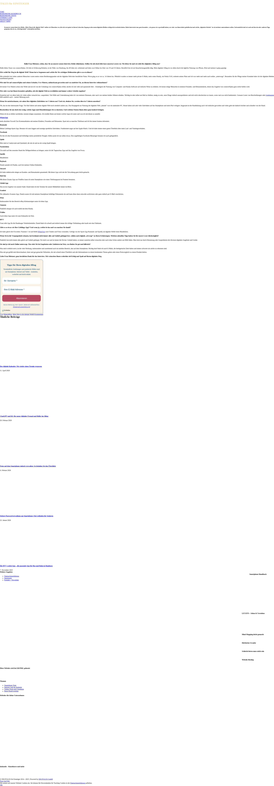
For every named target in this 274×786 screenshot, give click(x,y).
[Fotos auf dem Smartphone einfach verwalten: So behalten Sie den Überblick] (27, 462)
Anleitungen (270, 95)
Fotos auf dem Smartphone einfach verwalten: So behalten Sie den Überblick (28, 466)
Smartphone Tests (10, 685)
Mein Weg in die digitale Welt (23, 314)
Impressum (8, 578)
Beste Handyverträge (11, 691)
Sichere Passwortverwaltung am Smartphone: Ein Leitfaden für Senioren (26, 516)
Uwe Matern (4, 314)
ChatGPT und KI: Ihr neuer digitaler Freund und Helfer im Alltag (24, 416)
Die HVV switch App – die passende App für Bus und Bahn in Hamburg (26, 566)
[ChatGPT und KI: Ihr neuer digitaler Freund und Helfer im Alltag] (27, 412)
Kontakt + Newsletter (11, 580)
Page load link (5, 781)
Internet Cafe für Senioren (13, 687)
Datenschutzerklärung (11, 576)
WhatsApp (41, 232)
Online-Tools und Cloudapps (14, 689)
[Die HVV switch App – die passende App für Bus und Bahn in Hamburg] (27, 562)
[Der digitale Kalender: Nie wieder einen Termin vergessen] (27, 362)
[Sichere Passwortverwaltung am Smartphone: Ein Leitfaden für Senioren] (27, 512)
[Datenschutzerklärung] (21, 307)
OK (1, 785)
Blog (10, 314)
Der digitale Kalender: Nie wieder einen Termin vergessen (21, 366)
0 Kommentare (38, 314)
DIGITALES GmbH (46, 779)
